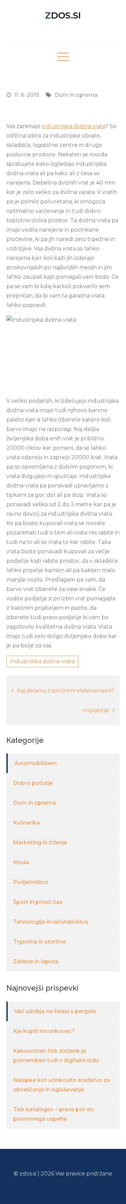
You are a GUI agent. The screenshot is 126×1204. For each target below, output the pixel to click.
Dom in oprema (76, 95)
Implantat (95, 710)
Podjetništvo (30, 882)
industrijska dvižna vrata (73, 126)
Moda (21, 862)
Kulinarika (26, 822)
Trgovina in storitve (39, 941)
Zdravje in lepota (35, 961)
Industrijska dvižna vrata (42, 661)
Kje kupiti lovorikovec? (44, 1031)
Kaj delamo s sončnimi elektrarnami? (65, 690)
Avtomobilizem (35, 763)
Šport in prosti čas (37, 902)
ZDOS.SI (63, 15)
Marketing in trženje (40, 842)
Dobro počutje (33, 783)
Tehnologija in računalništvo (50, 922)
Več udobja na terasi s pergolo (55, 1011)
